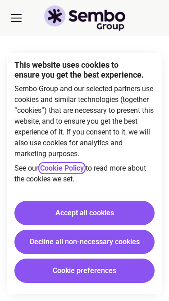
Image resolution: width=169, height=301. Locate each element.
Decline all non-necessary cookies (85, 241)
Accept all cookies (84, 212)
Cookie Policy (62, 168)
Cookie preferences (84, 270)
